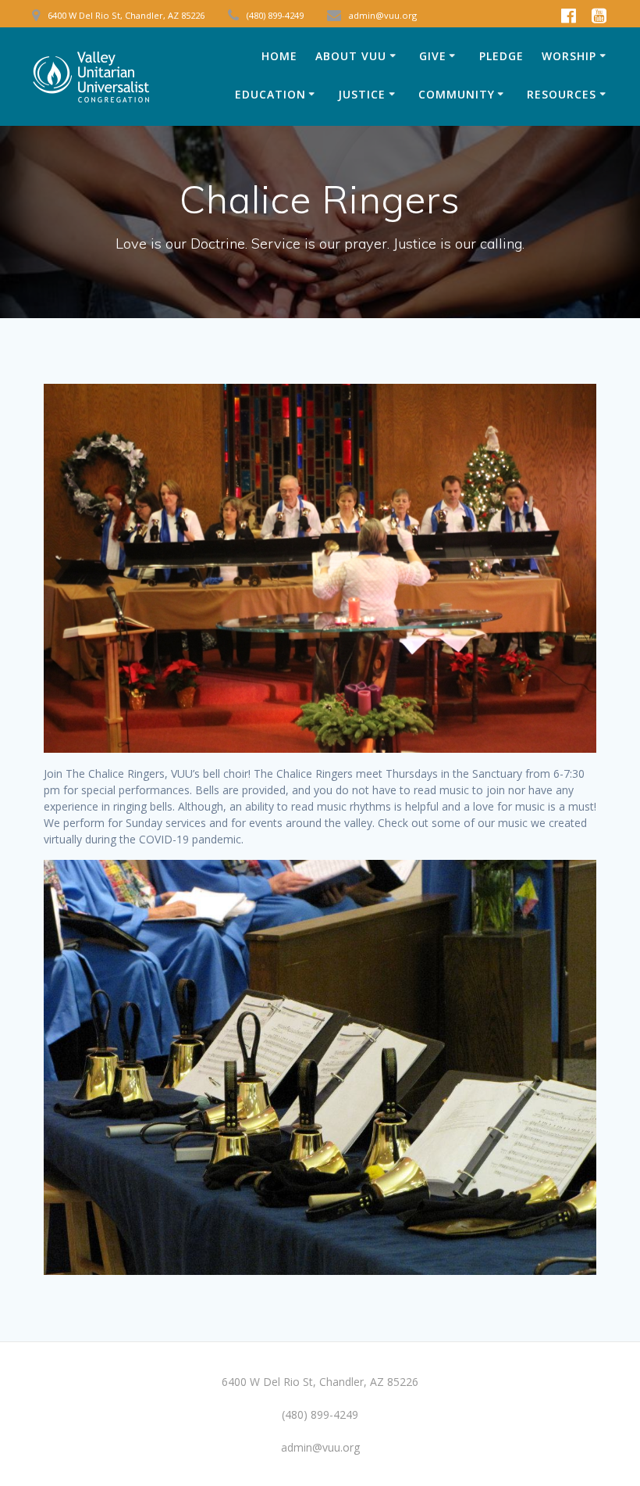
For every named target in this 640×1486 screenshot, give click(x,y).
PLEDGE (501, 55)
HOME (279, 55)
